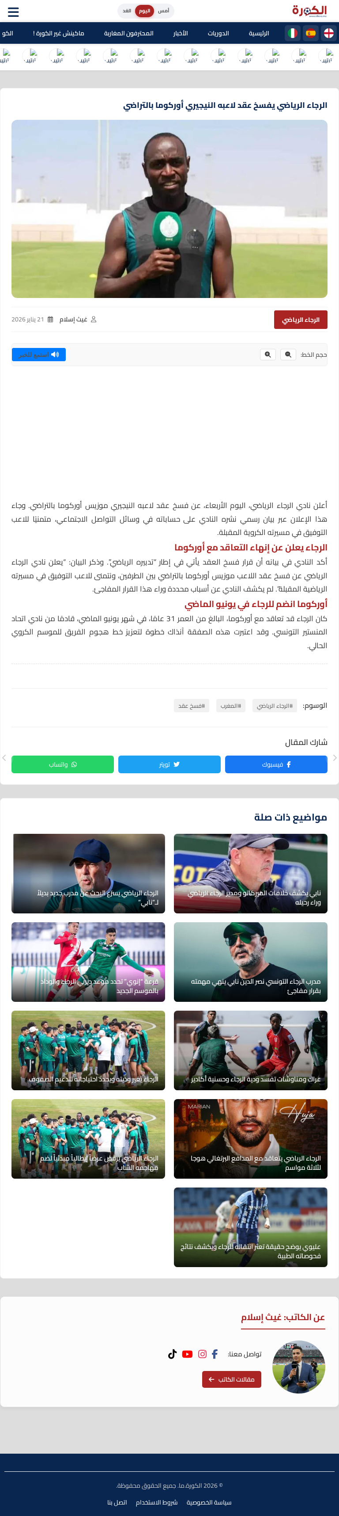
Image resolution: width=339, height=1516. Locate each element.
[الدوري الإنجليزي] (329, 33)
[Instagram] (202, 1354)
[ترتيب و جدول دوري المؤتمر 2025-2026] (110, 57)
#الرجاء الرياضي (275, 705)
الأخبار (180, 33)
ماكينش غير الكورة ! (58, 33)
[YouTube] (187, 1354)
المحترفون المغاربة (129, 33)
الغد (127, 10)
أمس (163, 10)
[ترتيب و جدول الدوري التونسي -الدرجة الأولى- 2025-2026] (29, 57)
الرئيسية (259, 33)
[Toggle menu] (15, 11)
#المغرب (231, 705)
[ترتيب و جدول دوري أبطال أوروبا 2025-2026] (164, 57)
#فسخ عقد (191, 705)
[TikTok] (172, 1354)
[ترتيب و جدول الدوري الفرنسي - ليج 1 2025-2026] (245, 57)
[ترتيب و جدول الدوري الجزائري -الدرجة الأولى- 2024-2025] (56, 57)
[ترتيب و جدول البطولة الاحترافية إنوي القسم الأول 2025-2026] (326, 57)
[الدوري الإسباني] (311, 33)
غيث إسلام (73, 319)
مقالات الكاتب (236, 1379)
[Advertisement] (169, 437)
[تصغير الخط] (288, 354)
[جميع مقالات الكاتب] (298, 1367)
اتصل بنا (117, 1502)
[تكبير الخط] (268, 354)
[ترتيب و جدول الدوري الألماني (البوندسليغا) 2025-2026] (191, 57)
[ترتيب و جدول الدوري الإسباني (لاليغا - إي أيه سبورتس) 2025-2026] (299, 57)
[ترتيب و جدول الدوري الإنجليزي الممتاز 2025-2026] (218, 57)
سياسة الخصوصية (209, 1502)
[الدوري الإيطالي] (293, 33)
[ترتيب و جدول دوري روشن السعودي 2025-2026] (83, 57)
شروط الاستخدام (157, 1502)
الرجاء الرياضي (301, 319)
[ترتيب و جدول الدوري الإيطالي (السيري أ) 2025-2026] (272, 57)
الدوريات (218, 33)
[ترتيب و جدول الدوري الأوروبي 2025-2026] (137, 57)
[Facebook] (215, 1354)
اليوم (144, 10)
